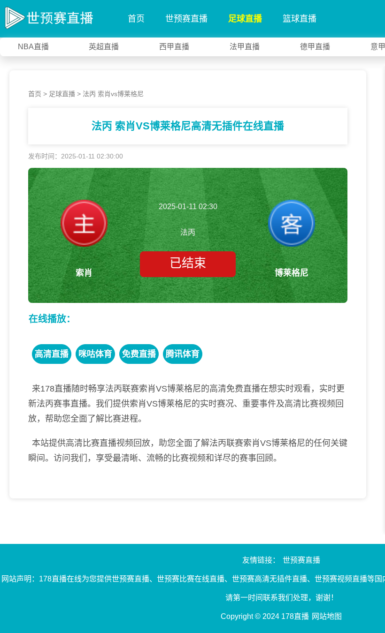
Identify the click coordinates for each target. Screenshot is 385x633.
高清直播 (52, 354)
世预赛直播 (186, 18)
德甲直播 (315, 47)
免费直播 (139, 354)
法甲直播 (245, 47)
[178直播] (47, 16)
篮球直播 (299, 18)
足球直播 (245, 18)
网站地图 (327, 616)
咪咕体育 (95, 354)
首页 (136, 18)
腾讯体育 (183, 354)
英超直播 (104, 47)
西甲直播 (174, 47)
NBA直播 (33, 47)
